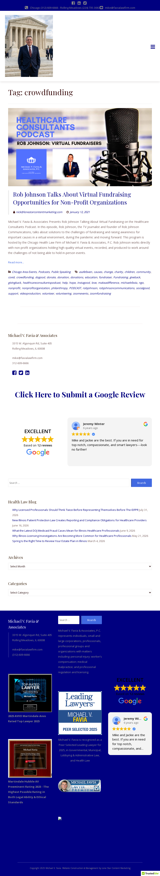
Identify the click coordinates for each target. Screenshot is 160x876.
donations (76, 277)
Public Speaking (61, 272)
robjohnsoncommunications (116, 288)
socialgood (142, 288)
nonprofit (14, 288)
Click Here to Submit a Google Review (80, 394)
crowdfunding (25, 277)
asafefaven (85, 272)
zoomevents (80, 293)
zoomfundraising (100, 293)
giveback (135, 277)
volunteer (48, 293)
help (65, 283)
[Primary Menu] (152, 47)
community (143, 272)
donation (63, 277)
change (108, 272)
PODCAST (75, 288)
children (130, 272)
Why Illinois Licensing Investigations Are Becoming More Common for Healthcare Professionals (71, 536)
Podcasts (44, 272)
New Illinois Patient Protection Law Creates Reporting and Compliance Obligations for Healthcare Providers (79, 520)
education (91, 277)
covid (11, 277)
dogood (40, 277)
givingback (14, 283)
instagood (83, 283)
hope (72, 283)
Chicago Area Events (24, 272)
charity (118, 272)
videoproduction (30, 293)
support (13, 293)
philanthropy (59, 288)
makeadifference (108, 283)
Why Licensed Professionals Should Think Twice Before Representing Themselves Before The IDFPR (75, 510)
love (93, 283)
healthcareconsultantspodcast (41, 283)
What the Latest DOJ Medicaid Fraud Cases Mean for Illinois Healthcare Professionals (66, 530)
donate (51, 277)
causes (98, 272)
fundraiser (105, 277)
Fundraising (120, 277)
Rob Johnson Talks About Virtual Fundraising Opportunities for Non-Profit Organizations (72, 198)
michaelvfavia (129, 283)
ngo (141, 283)
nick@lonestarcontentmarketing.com (39, 212)
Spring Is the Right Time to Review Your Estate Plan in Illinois (49, 541)
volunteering (63, 293)
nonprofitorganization (36, 288)
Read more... (16, 262)
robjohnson (90, 288)
